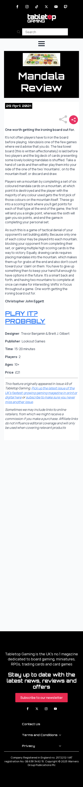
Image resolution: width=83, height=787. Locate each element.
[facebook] (17, 6)
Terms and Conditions (39, 735)
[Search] (18, 31)
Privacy (28, 746)
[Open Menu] (41, 43)
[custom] (36, 6)
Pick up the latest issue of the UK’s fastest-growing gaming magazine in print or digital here (41, 392)
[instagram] (27, 6)
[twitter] (46, 6)
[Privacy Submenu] (61, 745)
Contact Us (31, 724)
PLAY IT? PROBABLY (25, 317)
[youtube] (56, 6)
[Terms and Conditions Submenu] (61, 735)
